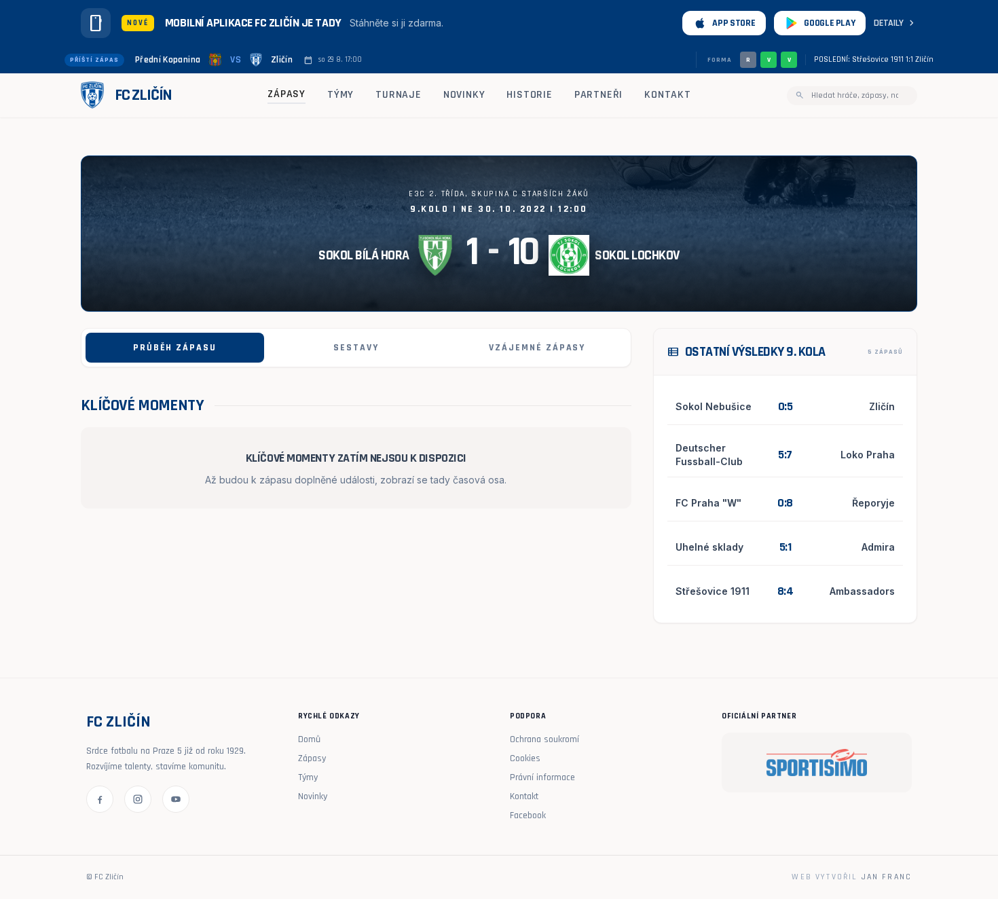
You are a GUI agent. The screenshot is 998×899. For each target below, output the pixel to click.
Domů (309, 739)
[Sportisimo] (817, 762)
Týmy (340, 95)
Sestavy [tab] (356, 348)
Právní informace (542, 777)
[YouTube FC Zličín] (175, 799)
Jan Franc (887, 877)
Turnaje (398, 95)
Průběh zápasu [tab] (175, 348)
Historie (529, 95)
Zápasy (286, 94)
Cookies (525, 758)
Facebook (528, 815)
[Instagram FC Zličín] (137, 799)
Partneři (598, 95)
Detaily (895, 23)
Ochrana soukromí (544, 739)
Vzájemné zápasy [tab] (537, 348)
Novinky (464, 95)
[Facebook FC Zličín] (99, 799)
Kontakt (667, 95)
